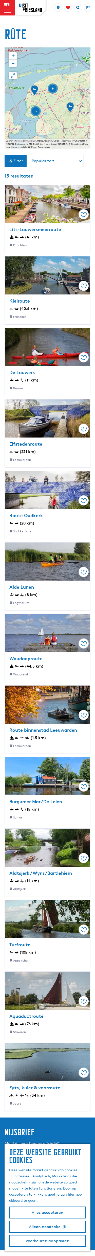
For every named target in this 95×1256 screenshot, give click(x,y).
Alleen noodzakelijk (47, 1226)
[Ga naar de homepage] (30, 8)
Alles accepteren (47, 1212)
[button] (34, 92)
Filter (18, 161)
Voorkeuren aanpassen (47, 1240)
